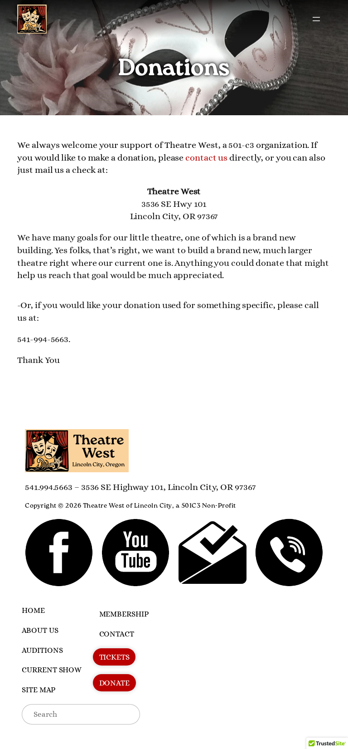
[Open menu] (316, 19)
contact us (206, 157)
